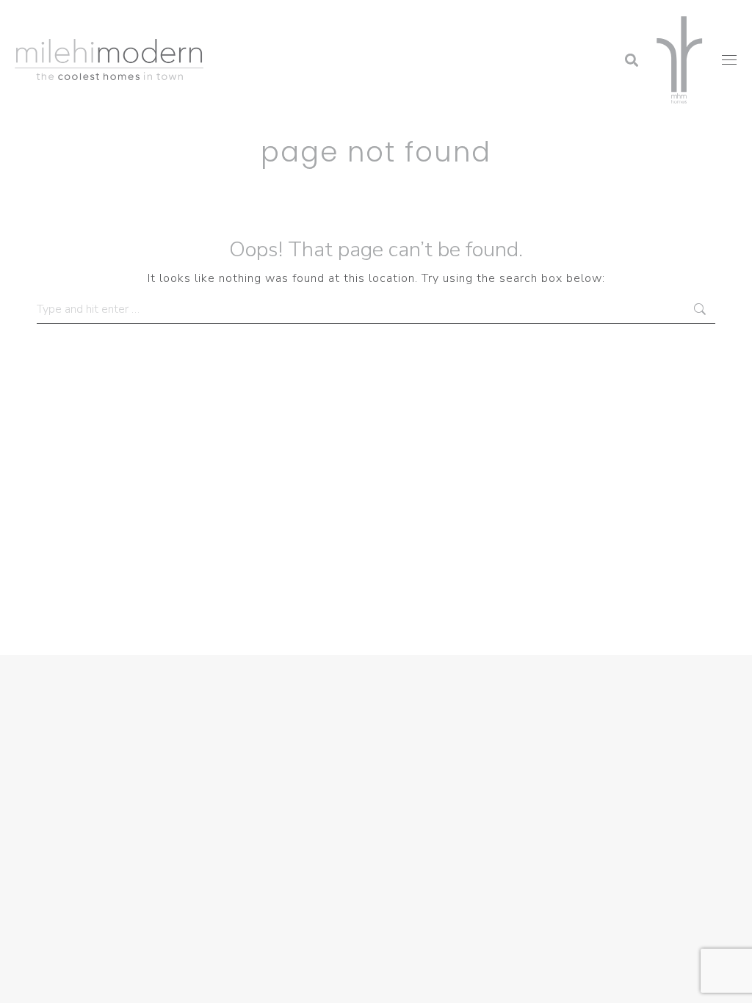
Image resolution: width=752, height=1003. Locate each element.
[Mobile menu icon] (729, 60)
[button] (513, 18)
